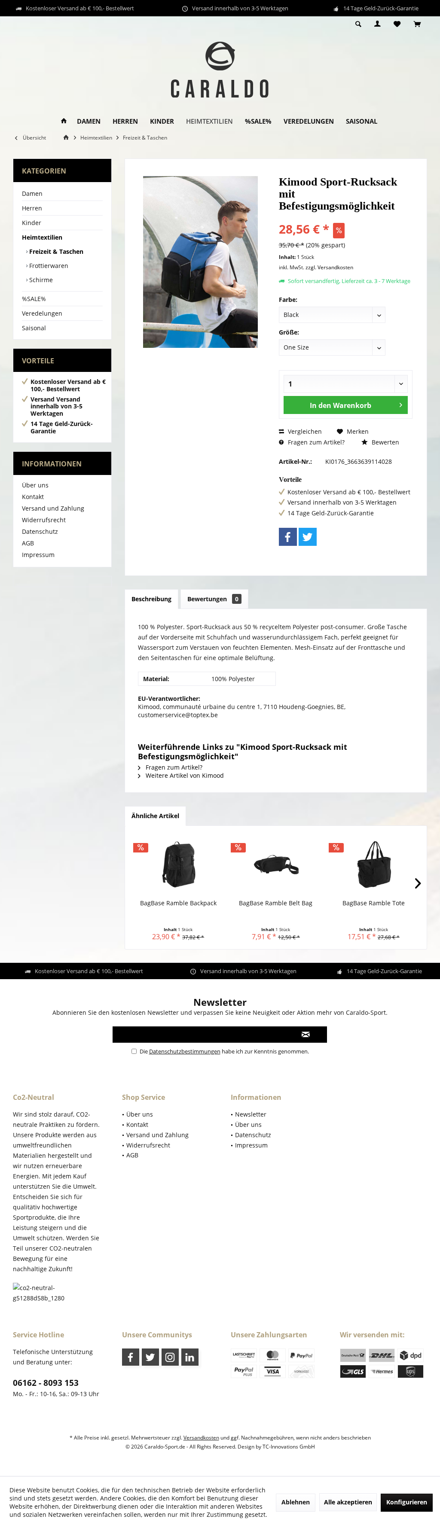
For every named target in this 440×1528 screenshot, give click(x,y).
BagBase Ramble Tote (373, 903)
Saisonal (34, 328)
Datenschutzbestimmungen (184, 1051)
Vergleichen (304, 431)
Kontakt (33, 497)
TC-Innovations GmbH (289, 1446)
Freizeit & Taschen (55, 251)
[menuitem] (417, 24)
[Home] (64, 121)
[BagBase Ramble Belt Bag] (275, 864)
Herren (32, 208)
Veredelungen (42, 313)
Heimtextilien (42, 237)
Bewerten (384, 442)
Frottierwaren (48, 266)
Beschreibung (151, 599)
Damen (32, 193)
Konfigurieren (406, 1502)
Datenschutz (40, 531)
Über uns (35, 485)
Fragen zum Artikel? (315, 442)
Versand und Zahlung (53, 508)
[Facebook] (288, 537)
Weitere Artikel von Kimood (184, 775)
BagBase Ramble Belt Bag (275, 903)
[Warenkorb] (417, 24)
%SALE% (34, 299)
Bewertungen (212, 599)
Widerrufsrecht (44, 520)
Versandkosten (201, 1437)
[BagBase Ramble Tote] (373, 864)
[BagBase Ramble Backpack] (178, 864)
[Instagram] (170, 1357)
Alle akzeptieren (348, 1502)
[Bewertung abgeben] (345, 217)
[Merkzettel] (397, 24)
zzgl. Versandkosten (329, 267)
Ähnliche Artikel (155, 816)
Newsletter (250, 1114)
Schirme (40, 280)
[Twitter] (308, 537)
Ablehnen (295, 1502)
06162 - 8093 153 (46, 1382)
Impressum (38, 555)
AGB (28, 543)
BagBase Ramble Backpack (178, 903)
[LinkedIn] (190, 1357)
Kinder (31, 223)
